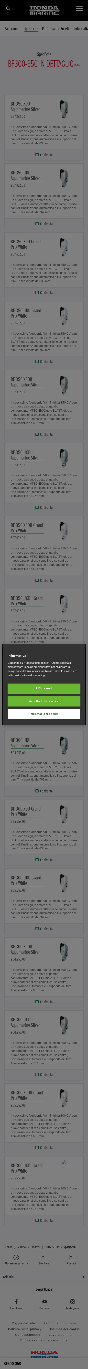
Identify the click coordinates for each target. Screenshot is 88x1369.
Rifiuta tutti (44, 688)
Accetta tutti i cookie (44, 701)
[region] (44, 684)
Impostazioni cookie (44, 713)
